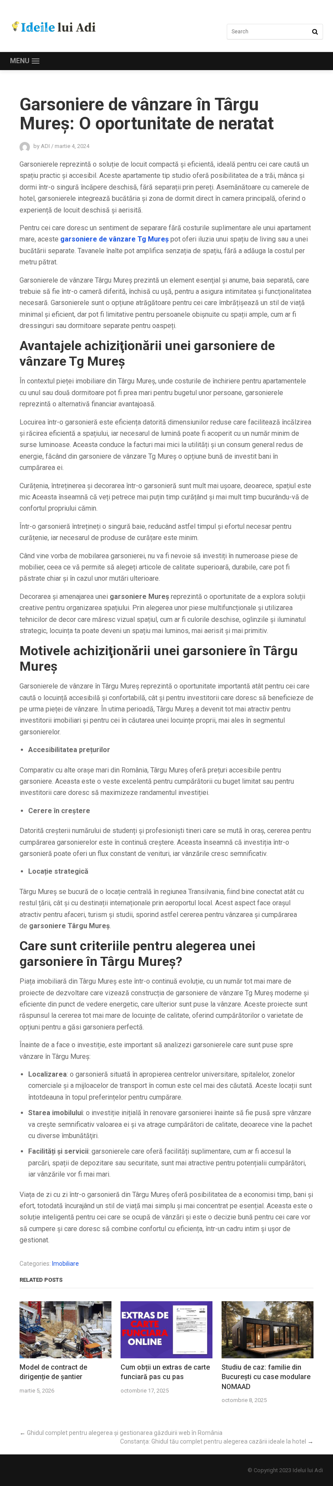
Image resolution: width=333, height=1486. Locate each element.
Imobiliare (65, 1263)
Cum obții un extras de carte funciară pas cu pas (165, 1372)
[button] (24, 61)
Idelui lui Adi (308, 1470)
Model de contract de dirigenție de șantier (53, 1372)
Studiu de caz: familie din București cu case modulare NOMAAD (266, 1377)
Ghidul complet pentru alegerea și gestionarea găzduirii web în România (124, 1432)
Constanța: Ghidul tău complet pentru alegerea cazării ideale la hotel (213, 1441)
